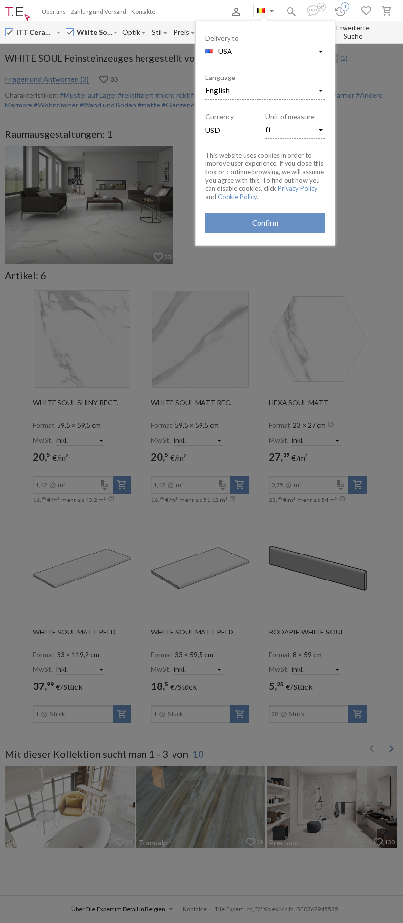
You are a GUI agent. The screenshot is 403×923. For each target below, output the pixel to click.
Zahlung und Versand (98, 11)
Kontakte (143, 11)
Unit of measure (290, 116)
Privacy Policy (297, 188)
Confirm (265, 222)
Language (220, 77)
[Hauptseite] (17, 14)
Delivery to (222, 38)
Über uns (54, 11)
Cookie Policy (237, 197)
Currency (219, 116)
